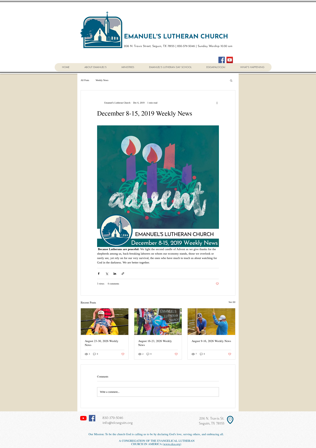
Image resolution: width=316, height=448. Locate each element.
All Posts (85, 80)
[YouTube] (229, 60)
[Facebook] (221, 60)
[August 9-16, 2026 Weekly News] (211, 321)
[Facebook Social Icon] (92, 418)
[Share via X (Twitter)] (106, 273)
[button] (252, 67)
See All (232, 302)
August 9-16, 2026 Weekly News (211, 341)
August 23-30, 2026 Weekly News (101, 343)
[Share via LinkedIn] (114, 273)
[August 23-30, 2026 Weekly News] (104, 321)
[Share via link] (122, 273)
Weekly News (102, 80)
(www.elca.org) (172, 444)
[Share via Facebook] (98, 273)
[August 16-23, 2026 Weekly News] (158, 321)
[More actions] (217, 103)
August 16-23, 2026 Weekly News (155, 343)
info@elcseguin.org (118, 423)
